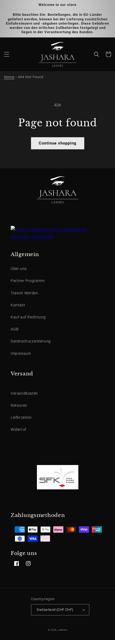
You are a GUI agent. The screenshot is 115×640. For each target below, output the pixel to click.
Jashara (62, 629)
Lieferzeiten (21, 417)
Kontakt (18, 305)
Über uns (19, 268)
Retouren (19, 405)
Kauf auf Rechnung (28, 317)
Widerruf (18, 429)
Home (9, 77)
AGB (15, 329)
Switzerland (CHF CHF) (55, 610)
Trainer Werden (24, 293)
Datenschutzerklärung (31, 341)
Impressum (21, 353)
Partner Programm (28, 281)
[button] (7, 54)
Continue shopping (57, 143)
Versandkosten (24, 393)
